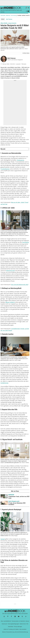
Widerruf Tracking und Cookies (11, 629)
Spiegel (3, 539)
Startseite (3, 15)
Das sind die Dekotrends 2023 (19, 284)
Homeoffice (25, 242)
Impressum (4, 624)
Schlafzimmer (4, 383)
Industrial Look (10, 270)
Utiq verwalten (22, 629)
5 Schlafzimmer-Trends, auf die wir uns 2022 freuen (18, 497)
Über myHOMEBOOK (6, 621)
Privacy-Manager (18, 626)
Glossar (27, 621)
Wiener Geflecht (10, 302)
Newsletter (10, 626)
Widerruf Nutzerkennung (8, 632)
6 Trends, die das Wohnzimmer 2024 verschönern (16, 503)
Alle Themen (9, 19)
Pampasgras (20, 160)
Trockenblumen (5, 169)
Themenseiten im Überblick (18, 621)
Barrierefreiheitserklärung (21, 632)
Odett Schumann (11, 58)
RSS (27, 624)
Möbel (2, 19)
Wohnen (8, 15)
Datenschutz (23, 624)
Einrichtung (14, 15)
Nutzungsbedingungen (13, 624)
